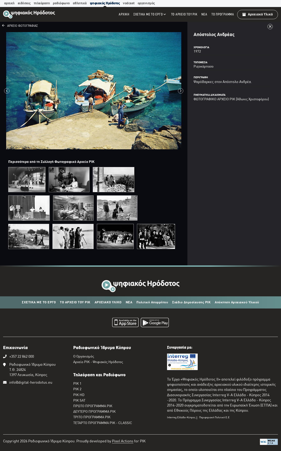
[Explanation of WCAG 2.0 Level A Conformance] (269, 443)
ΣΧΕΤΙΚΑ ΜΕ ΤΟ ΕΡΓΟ (39, 302)
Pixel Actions (122, 441)
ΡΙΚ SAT (79, 400)
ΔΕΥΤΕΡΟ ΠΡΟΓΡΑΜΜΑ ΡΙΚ (94, 412)
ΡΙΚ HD (78, 395)
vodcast (129, 3)
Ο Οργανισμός (83, 356)
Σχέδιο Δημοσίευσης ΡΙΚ (191, 302)
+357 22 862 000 (21, 357)
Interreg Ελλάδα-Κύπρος (181, 417)
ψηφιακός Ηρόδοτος (105, 3)
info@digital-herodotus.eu (30, 382)
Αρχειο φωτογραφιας (21, 26)
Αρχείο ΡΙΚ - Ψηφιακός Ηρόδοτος (98, 362)
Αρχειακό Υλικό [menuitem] (260, 14)
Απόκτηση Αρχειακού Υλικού (237, 302)
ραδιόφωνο (61, 3)
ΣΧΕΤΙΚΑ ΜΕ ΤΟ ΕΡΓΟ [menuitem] (148, 14)
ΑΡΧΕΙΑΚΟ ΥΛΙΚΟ (108, 302)
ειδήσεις (24, 3)
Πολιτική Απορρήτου (152, 302)
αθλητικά (80, 3)
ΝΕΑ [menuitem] (204, 14)
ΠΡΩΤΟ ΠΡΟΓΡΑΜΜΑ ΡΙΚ (92, 406)
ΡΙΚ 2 (77, 389)
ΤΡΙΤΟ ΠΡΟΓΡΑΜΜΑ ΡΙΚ (91, 417)
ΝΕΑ (129, 302)
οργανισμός (146, 3)
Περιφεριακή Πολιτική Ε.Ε (214, 417)
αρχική (9, 3)
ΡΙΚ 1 (77, 384)
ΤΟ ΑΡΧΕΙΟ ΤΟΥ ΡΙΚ (75, 302)
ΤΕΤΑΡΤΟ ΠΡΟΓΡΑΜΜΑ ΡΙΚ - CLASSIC (102, 423)
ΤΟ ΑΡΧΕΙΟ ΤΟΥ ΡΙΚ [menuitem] (184, 14)
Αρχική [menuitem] (124, 14)
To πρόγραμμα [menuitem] (222, 14)
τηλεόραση (42, 3)
